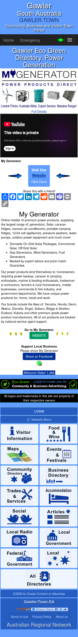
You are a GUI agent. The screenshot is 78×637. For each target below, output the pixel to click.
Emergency (30, 40)
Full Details (39, 111)
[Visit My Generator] (39, 176)
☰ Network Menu (39, 419)
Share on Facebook (39, 356)
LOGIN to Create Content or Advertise (39, 593)
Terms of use (19, 616)
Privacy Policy (41, 616)
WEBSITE (39, 335)
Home (8, 40)
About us (62, 616)
